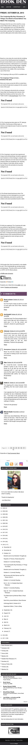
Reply (5, 309)
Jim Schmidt (7, 314)
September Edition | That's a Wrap (13, 606)
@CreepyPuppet (13, 95)
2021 (4, 520)
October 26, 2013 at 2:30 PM (14, 362)
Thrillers (4, 667)
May (5, 619)
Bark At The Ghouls (8, 677)
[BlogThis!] (22, 285)
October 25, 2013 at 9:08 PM (18, 349)
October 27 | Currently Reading (12, 562)
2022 (4, 517)
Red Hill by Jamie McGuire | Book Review (15, 600)
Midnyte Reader (8, 412)
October (6, 553)
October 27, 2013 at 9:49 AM (17, 382)
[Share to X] (23, 285)
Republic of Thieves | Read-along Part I (14, 559)
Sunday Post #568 (7, 683)
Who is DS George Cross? (9, 699)
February (6, 628)
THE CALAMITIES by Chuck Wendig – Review (12, 688)
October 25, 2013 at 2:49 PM (17, 331)
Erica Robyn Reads (8, 692)
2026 (4, 508)
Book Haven (6, 682)
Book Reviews (5, 645)
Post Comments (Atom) (14, 453)
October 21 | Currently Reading (12, 572)
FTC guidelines (15, 709)
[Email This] (21, 285)
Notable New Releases (8, 659)
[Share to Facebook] (25, 285)
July (5, 616)
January (6, 631)
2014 (4, 541)
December (7, 547)
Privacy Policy (19, 740)
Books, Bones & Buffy (9, 686)
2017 (4, 532)
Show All (25, 701)
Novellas (4, 661)
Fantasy (4, 650)
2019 (4, 526)
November (7, 550)
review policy (8, 719)
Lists (24, 7)
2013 (4, 544)
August (6, 613)
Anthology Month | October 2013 (12, 603)
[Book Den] (14, 733)
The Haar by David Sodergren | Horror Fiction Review (12, 678)
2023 (4, 514)
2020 (4, 523)
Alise (5, 362)
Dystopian (4, 648)
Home (2, 7)
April (5, 622)
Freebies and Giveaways (11, 287)
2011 (4, 638)
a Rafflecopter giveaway (6, 273)
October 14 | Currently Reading (12, 580)
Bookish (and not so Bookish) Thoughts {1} (15, 569)
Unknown (6, 331)
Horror (3, 653)
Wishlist (4, 669)
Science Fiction (6, 664)
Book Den (7, 740)
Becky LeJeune (8, 299)
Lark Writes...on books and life (11, 697)
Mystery (4, 656)
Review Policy (16, 7)
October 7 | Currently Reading (11, 588)
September (7, 610)
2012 (4, 635)
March (6, 625)
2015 (4, 538)
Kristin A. (6, 382)
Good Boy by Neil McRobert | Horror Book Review (13, 694)
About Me (8, 7)
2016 (4, 535)
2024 (4, 511)
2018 (4, 529)
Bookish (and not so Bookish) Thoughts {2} (15, 556)
